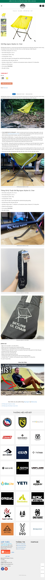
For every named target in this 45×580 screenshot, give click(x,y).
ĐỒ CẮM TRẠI (26, 10)
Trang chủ (15, 10)
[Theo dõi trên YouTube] (6, 568)
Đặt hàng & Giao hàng (21, 545)
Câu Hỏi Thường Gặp (21, 543)
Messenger (42, 573)
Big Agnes (6, 87)
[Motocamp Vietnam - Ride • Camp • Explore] (22, 6)
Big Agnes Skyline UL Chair (13, 133)
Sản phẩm (20, 10)
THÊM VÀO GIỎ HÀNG (6, 83)
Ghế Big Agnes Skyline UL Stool (8, 403)
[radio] (3, 79)
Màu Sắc (2, 75)
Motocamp (34, 401)
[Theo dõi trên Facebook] (2, 568)
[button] (1, 5)
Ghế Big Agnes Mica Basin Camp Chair (10, 405)
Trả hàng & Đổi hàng (21, 547)
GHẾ (31, 10)
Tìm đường (42, 566)
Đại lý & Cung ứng (20, 548)
